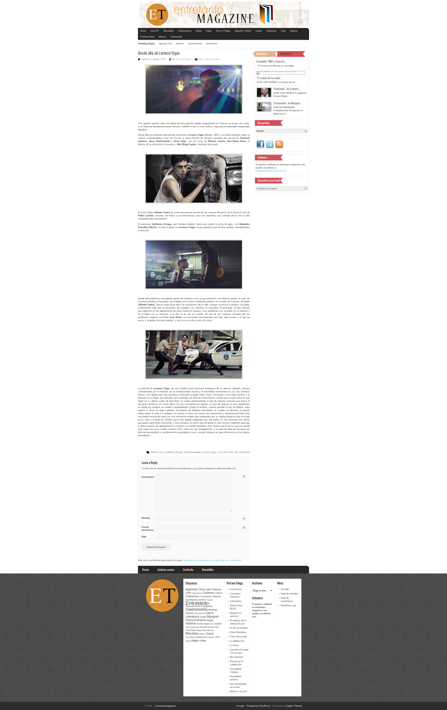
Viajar (209, 31)
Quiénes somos (165, 570)
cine (188, 592)
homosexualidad (192, 452)
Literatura (192, 616)
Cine (283, 31)
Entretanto (212, 43)
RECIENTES (261, 54)
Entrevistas (176, 36)
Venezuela (244, 452)
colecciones (197, 593)
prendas (204, 627)
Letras (259, 31)
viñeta (202, 640)
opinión (218, 623)
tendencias (201, 637)
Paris (188, 627)
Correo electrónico (147, 529)
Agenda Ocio (165, 43)
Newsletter (208, 570)
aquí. (254, 616)
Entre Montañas (238, 632)
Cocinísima (235, 589)
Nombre (146, 518)
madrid (203, 617)
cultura (218, 592)
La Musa (234, 645)
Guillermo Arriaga (174, 452)
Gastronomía (184, 31)
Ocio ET (155, 31)
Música (162, 36)
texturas (210, 637)
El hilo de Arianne (239, 628)
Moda (198, 31)
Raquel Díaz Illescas (205, 630)
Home (143, 31)
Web (144, 536)
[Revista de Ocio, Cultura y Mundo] (223, 15)
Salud (210, 633)
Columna (208, 592)
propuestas (213, 627)
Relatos (202, 634)
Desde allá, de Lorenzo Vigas (159, 53)
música (191, 623)
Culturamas (192, 596)
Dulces (210, 600)
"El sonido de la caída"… (270, 78)
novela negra (202, 623)
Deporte (217, 596)
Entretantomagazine (165, 706)
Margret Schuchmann (202, 618)
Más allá (233, 452)
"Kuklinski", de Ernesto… (287, 89)
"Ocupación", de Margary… (288, 103)
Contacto (188, 570)
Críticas (207, 59)
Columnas (271, 31)
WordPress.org (288, 605)
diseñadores (192, 599)
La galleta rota (237, 641)
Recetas (180, 43)
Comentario (147, 476)
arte (208, 589)
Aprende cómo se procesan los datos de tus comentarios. (212, 560)
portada (215, 59)
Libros (210, 613)
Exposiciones (193, 606)
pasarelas (195, 627)
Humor (189, 613)
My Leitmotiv (236, 657)
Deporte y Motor (243, 31)
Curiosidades (206, 596)
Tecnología (190, 637)
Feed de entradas (289, 593)
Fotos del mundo (238, 636)
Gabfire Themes (294, 706)
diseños (202, 599)
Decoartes (168, 31)
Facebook (260, 144)
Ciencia (293, 31)
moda (209, 620)
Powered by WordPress (258, 706)
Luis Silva (223, 452)
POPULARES (286, 54)
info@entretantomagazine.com (271, 171)
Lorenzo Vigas (209, 452)
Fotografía (206, 606)
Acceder (285, 589)
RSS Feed (279, 144)
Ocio (212, 624)
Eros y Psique (223, 31)
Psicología (191, 630)
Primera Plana (147, 36)
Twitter (270, 144)
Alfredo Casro (157, 452)
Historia (212, 609)
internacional (199, 613)
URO (217, 637)
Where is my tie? (238, 691)
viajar (195, 640)
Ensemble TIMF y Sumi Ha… (272, 61)
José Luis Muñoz (183, 59)
